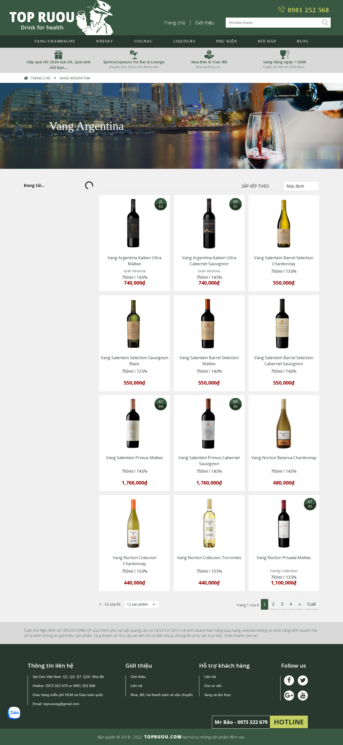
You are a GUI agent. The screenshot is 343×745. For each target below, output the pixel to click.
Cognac (143, 41)
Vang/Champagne (54, 41)
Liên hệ (136, 686)
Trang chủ (175, 23)
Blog (303, 41)
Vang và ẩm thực (217, 695)
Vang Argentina (75, 78)
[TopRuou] (61, 17)
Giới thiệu (204, 23)
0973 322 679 (57, 686)
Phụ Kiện (226, 41)
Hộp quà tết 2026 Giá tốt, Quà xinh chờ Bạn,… (59, 64)
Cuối (311, 604)
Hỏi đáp (267, 41)
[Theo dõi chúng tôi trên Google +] (303, 695)
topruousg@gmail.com (61, 704)
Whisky (104, 41)
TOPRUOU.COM (163, 737)
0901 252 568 (308, 10)
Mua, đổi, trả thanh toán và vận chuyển (162, 695)
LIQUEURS (184, 41)
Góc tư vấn (213, 686)
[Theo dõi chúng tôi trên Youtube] (289, 695)
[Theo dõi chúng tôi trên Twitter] (303, 680)
